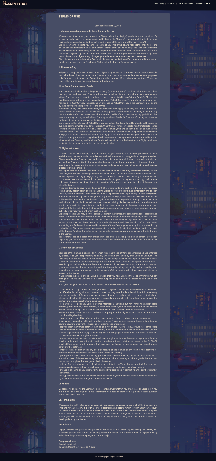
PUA (156, 3)
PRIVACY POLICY (203, 3)
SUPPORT (171, 3)
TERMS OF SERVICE (185, 3)
